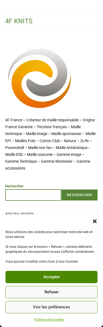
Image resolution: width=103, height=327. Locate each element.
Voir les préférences (51, 307)
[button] (95, 221)
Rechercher (14, 186)
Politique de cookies (49, 320)
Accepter (51, 276)
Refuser (51, 291)
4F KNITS (18, 21)
